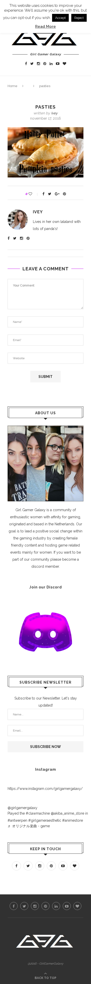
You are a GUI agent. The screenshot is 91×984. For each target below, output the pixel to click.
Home (12, 86)
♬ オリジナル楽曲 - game (29, 826)
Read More (45, 26)
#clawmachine (38, 813)
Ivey (54, 113)
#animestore (72, 820)
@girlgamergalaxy (22, 808)
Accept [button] (60, 18)
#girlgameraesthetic (44, 820)
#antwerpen (17, 820)
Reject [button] (79, 18)
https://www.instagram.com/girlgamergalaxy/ (45, 789)
